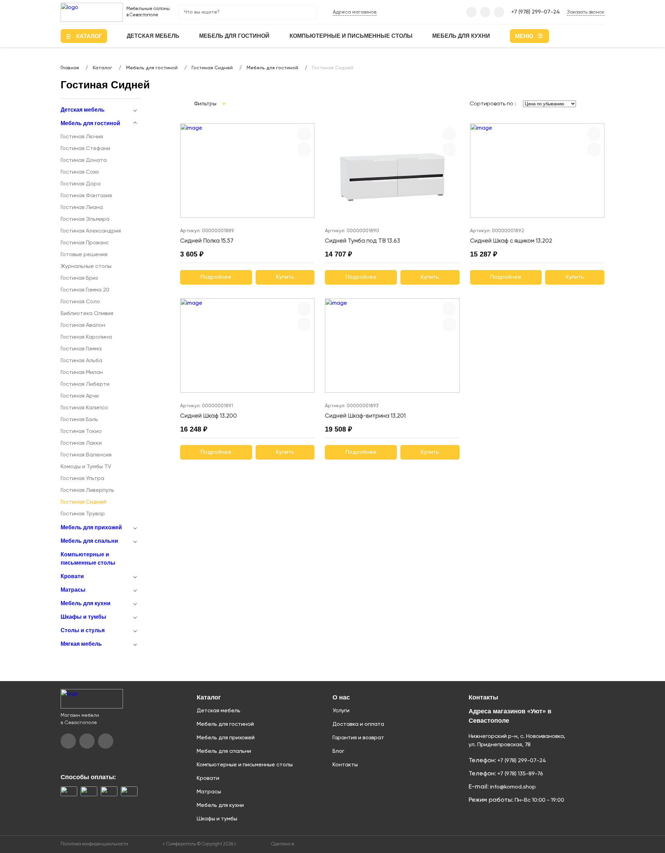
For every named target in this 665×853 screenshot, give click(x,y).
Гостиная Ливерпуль (87, 490)
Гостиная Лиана (82, 207)
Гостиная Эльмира (85, 219)
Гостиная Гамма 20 (85, 290)
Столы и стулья (83, 630)
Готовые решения (84, 255)
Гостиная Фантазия (86, 196)
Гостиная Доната (84, 160)
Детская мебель (153, 36)
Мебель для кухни (461, 36)
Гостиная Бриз (79, 278)
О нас (341, 697)
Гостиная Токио (81, 431)
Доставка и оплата (358, 724)
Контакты (345, 765)
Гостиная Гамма (81, 349)
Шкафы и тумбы (83, 617)
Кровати (72, 576)
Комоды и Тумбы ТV (86, 467)
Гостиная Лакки (81, 443)
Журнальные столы (86, 266)
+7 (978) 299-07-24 (535, 12)
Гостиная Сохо (80, 172)
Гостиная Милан (82, 372)
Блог (338, 751)
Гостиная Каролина (86, 337)
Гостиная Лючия (82, 137)
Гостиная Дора (80, 184)
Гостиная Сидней (83, 502)
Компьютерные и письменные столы (351, 36)
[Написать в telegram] (485, 12)
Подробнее (216, 277)
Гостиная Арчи (80, 396)
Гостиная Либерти (85, 384)
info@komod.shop (512, 787)
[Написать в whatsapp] (499, 12)
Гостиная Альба (81, 361)
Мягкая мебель (81, 644)
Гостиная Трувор (83, 514)
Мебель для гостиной (234, 36)
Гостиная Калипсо (84, 408)
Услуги (340, 711)
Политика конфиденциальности (94, 844)
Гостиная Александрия (91, 231)
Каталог (209, 697)
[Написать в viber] (471, 12)
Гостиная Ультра (82, 478)
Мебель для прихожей (91, 527)
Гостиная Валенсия (86, 455)
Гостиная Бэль (79, 420)
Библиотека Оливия (87, 313)
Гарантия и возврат (358, 738)
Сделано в (283, 844)
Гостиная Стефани (85, 148)
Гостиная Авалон (83, 325)
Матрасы (73, 590)
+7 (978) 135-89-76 (519, 774)
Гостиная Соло (80, 302)
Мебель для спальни (89, 541)
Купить (285, 277)
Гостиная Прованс (85, 243)
